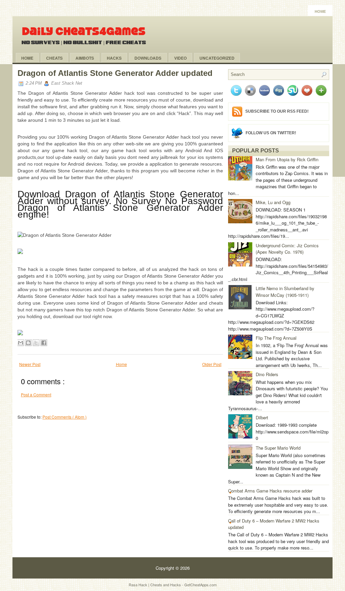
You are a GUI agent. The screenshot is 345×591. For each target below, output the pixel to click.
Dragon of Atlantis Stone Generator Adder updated (115, 73)
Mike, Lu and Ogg (273, 202)
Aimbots (84, 58)
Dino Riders (267, 374)
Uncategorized (216, 58)
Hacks (114, 58)
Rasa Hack (138, 584)
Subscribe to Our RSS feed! (277, 111)
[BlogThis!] (28, 342)
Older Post (211, 364)
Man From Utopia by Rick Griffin (287, 159)
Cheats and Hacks (166, 584)
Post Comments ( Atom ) (64, 417)
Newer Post (29, 364)
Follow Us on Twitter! (271, 132)
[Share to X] (36, 342)
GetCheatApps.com (200, 584)
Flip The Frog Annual (276, 338)
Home (320, 11)
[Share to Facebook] (43, 342)
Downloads (147, 58)
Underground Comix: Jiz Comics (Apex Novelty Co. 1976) (287, 248)
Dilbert (262, 417)
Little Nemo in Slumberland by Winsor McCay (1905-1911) (285, 291)
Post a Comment (36, 394)
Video (180, 58)
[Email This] (20, 342)
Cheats (54, 58)
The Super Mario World (278, 448)
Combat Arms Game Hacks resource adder (270, 490)
